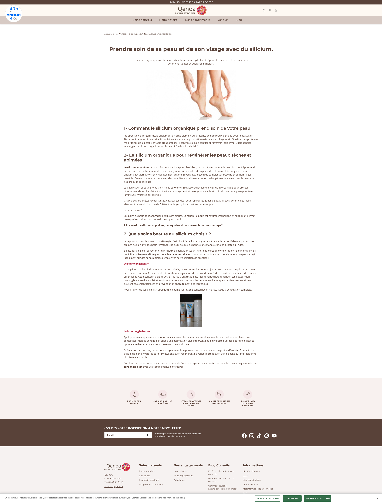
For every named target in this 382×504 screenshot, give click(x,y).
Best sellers (144, 475)
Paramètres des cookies (268, 498)
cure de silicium (133, 366)
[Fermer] (377, 498)
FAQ (245, 493)
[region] (191, 498)
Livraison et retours (252, 480)
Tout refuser (292, 498)
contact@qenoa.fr (113, 486)
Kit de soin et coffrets (149, 480)
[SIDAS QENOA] (191, 10)
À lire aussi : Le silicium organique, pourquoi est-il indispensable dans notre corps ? (173, 225)
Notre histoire (180, 471)
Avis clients (179, 480)
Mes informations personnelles (258, 489)
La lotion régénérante (137, 331)
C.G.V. (245, 475)
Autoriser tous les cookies (318, 498)
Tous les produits (147, 471)
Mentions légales (251, 471)
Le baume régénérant (137, 263)
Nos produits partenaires (151, 484)
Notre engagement (183, 475)
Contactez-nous (112, 478)
